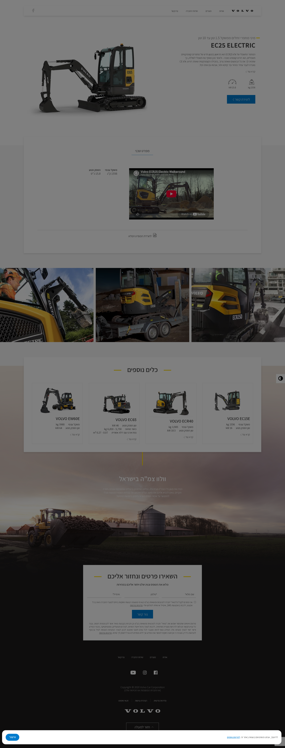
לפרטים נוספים (233, 737)
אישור (12, 737)
